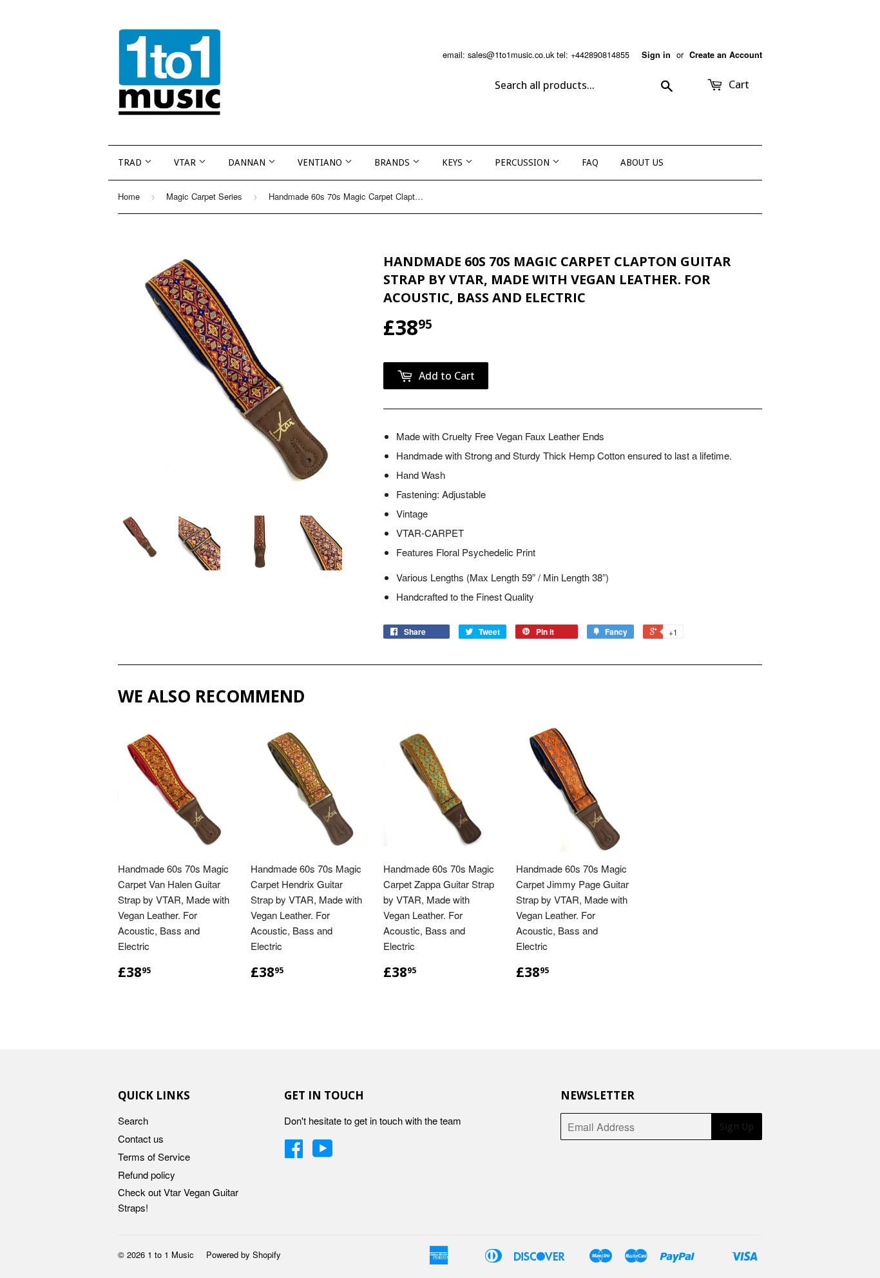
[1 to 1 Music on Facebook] (293, 1152)
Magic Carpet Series (204, 196)
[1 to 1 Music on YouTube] (322, 1152)
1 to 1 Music (171, 1254)
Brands (393, 162)
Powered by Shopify (243, 1254)
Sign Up (737, 1126)
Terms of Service (154, 1156)
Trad (131, 162)
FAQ (590, 162)
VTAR (186, 162)
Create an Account (725, 55)
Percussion (523, 162)
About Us (642, 162)
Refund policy (146, 1174)
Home (129, 196)
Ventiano (321, 162)
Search (133, 1120)
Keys (453, 162)
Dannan (248, 162)
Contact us (141, 1138)
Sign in (656, 55)
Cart (737, 84)
